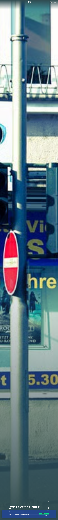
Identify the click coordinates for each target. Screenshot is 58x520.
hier (28, 514)
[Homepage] (29, 2)
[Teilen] (48, 508)
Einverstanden (44, 513)
